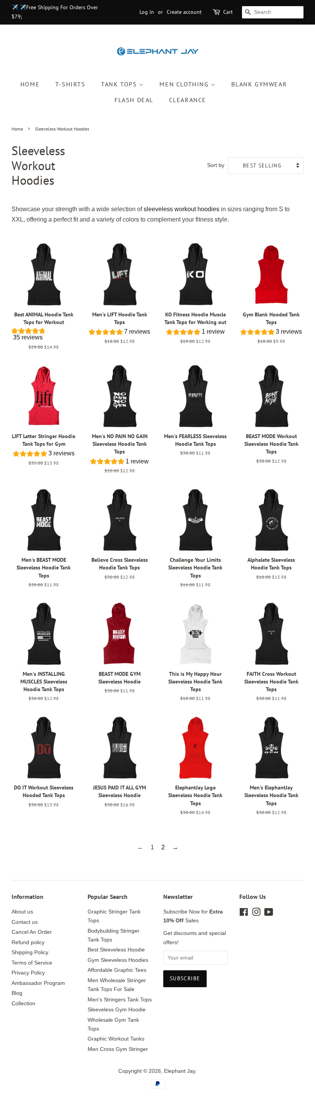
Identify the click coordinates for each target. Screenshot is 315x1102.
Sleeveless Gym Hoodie (117, 1010)
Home (30, 84)
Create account (184, 11)
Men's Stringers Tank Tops (120, 1000)
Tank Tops (120, 84)
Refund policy (28, 942)
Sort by (215, 165)
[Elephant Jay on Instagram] (256, 914)
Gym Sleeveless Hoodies (118, 960)
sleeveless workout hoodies (181, 209)
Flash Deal (133, 100)
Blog (17, 993)
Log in (146, 11)
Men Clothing (185, 84)
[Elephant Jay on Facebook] (243, 914)
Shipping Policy (30, 952)
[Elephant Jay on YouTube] (268, 914)
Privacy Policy (28, 973)
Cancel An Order (32, 932)
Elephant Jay (179, 1071)
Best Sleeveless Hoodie (116, 950)
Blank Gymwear (259, 84)
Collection (23, 1003)
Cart (228, 11)
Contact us (25, 922)
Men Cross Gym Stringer (118, 1049)
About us (22, 912)
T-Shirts (70, 84)
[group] (44, 336)
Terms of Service (32, 963)
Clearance (187, 100)
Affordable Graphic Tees (117, 970)
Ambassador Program (38, 983)
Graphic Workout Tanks (116, 1039)
